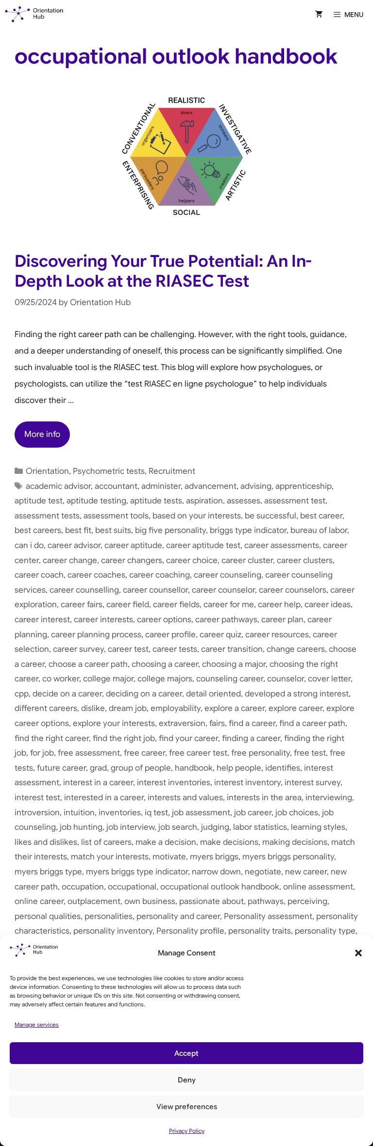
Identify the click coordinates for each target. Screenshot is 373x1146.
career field (127, 604)
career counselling (84, 590)
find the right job (124, 738)
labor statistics (260, 827)
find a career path (312, 723)
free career (144, 753)
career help (279, 604)
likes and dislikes (46, 842)
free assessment (89, 753)
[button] (358, 953)
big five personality (170, 530)
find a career (252, 723)
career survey (78, 649)
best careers (38, 530)
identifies (282, 768)
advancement (211, 486)
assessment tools (116, 516)
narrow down (216, 872)
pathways (266, 901)
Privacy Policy (186, 1130)
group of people (141, 768)
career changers (131, 560)
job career (252, 812)
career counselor (223, 590)
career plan (282, 619)
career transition (232, 649)
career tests (175, 649)
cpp (22, 694)
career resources (277, 634)
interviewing (328, 797)
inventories (120, 812)
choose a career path (88, 664)
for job (42, 753)
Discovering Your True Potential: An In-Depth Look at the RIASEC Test (163, 271)
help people (239, 768)
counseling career (229, 679)
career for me (228, 604)
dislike (93, 708)
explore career (295, 708)
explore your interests (114, 723)
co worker (60, 679)
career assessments (281, 545)
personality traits (259, 931)
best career (321, 516)
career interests (103, 619)
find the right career (52, 738)
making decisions (294, 842)
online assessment (318, 887)
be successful (270, 516)
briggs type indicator (248, 530)
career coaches (96, 575)
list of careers (106, 842)
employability (176, 708)
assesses (243, 501)
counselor (285, 679)
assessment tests (47, 516)
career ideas (328, 604)
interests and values (185, 797)
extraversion (182, 723)
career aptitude (133, 545)
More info (42, 434)
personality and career (178, 916)
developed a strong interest (297, 694)
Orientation (47, 471)
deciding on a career (144, 694)
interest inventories (173, 782)
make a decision (166, 842)
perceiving (307, 901)
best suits (113, 530)
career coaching (159, 575)
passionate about (211, 901)
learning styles (318, 827)
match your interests (110, 857)
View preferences (186, 1106)
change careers (296, 649)
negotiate (263, 872)
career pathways (226, 619)
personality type (325, 931)
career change (70, 560)
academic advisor (58, 486)
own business (149, 901)
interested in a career (104, 797)
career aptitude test (203, 545)
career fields (176, 604)
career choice (192, 560)
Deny (187, 1080)
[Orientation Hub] (34, 14)
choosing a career (165, 664)
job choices (296, 812)
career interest (42, 619)
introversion (37, 812)
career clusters (305, 560)
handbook (194, 768)
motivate (169, 857)
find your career (188, 738)
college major (108, 679)
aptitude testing (96, 501)
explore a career (234, 708)
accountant (116, 486)
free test (310, 753)
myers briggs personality (288, 857)
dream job (128, 708)
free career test (198, 753)
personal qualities (48, 916)
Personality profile (190, 931)
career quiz (220, 634)
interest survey (312, 782)
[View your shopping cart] (319, 14)
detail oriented (213, 694)
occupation (83, 887)
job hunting (81, 827)
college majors (164, 679)
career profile (170, 634)
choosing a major (234, 664)
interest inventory (247, 782)
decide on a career (67, 694)
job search (177, 827)
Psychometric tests (109, 471)
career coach (39, 575)
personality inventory (113, 931)
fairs (217, 723)
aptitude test (39, 501)
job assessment (201, 812)
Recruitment (172, 471)
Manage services (37, 1024)
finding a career (251, 738)
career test (128, 649)
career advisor (74, 545)
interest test (37, 797)
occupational (132, 887)
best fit (78, 530)
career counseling (227, 575)
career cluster (247, 560)
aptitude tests (156, 501)
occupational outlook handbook (219, 887)
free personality (260, 753)
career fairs (81, 604)
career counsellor (155, 590)
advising (255, 486)
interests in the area (264, 797)
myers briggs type (48, 872)
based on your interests (197, 516)
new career (306, 872)
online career (39, 901)
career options (164, 619)
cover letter (329, 679)
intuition (79, 812)
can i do (29, 545)
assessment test (294, 501)
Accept (186, 1053)
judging (215, 827)
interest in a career (98, 782)
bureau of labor (318, 530)
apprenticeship (303, 486)
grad (98, 768)
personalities (109, 916)
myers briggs (214, 857)
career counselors (292, 590)
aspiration (204, 501)
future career (61, 768)
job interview (130, 827)
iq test (156, 812)
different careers (46, 708)
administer (161, 486)
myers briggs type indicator (137, 872)
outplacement (94, 901)
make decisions (229, 842)
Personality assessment (268, 916)
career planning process (96, 634)
